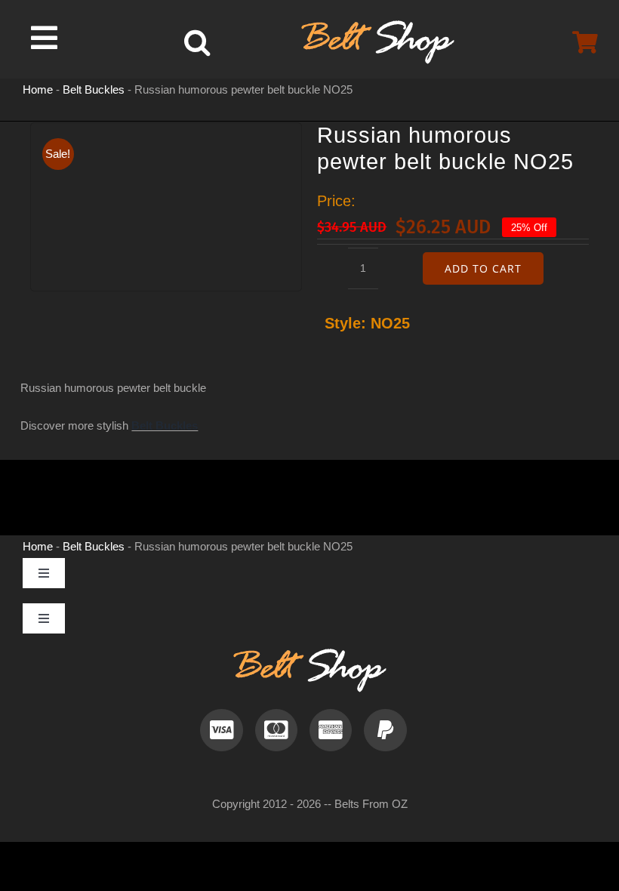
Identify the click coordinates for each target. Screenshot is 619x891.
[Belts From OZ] (377, 26)
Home (38, 89)
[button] (197, 42)
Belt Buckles (94, 89)
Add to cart (483, 268)
